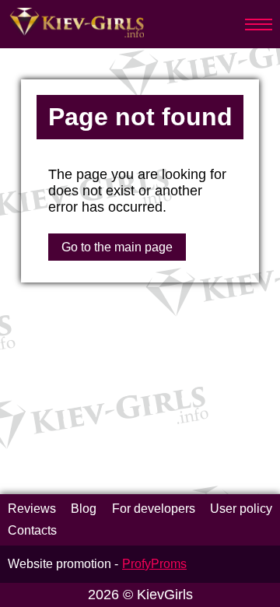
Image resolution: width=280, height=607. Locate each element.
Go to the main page (117, 247)
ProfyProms (154, 563)
